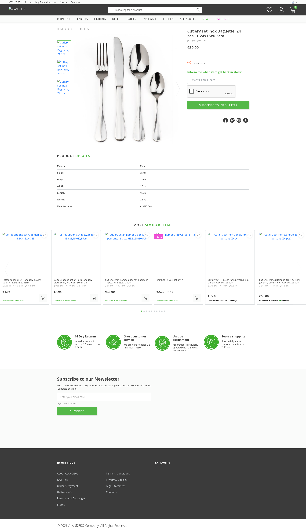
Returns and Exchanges (71, 498)
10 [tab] (164, 311)
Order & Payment (67, 486)
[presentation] (178, 89)
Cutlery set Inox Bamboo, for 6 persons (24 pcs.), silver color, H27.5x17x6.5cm (279, 281)
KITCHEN (168, 19)
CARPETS (82, 19)
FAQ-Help (62, 479)
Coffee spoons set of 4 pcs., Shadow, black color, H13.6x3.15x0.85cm (73, 281)
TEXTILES (130, 19)
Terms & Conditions (118, 473)
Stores (63, 2)
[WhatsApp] (232, 120)
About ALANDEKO (67, 473)
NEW (205, 19)
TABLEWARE (149, 19)
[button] (293, 10)
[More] (245, 120)
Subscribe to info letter (218, 105)
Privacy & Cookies (116, 479)
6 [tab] (154, 311)
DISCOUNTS (222, 19)
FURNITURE (64, 19)
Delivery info (64, 492)
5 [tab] (151, 311)
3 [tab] (146, 311)
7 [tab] (156, 311)
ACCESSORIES (188, 19)
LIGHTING (100, 19)
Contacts (75, 2)
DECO (115, 19)
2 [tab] (144, 311)
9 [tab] (162, 311)
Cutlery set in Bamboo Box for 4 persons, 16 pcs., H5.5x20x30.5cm (127, 281)
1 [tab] (141, 311)
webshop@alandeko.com (43, 2)
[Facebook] (225, 120)
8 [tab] (159, 311)
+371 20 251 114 (17, 2)
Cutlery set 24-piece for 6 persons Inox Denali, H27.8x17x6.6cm (228, 281)
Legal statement (115, 486)
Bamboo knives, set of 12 (170, 280)
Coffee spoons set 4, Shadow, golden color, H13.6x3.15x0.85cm (22, 281)
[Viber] (239, 120)
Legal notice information (67, 403)
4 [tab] (149, 311)
